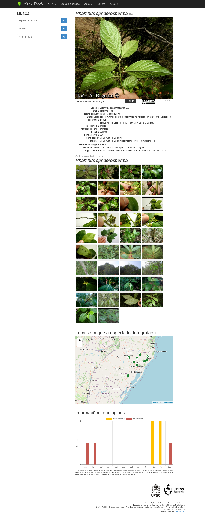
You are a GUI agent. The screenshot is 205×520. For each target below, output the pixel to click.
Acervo (51, 3)
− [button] (80, 345)
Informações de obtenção (91, 101)
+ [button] (80, 340)
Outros (87, 3)
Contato (100, 3)
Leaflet (155, 402)
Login (115, 3)
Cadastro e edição (69, 3)
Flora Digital (33, 4)
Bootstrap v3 (180, 511)
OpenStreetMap (167, 402)
